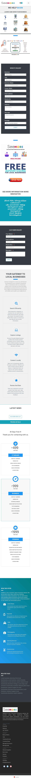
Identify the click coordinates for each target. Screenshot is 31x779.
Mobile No (8, 99)
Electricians (5, 752)
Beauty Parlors (6, 735)
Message (7, 112)
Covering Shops (6, 741)
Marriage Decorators (7, 743)
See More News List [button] (15, 417)
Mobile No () (10, 245)
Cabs (4, 737)
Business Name (9, 83)
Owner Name (8, 88)
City (6, 77)
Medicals (5, 728)
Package (7, 120)
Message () (9, 250)
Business (7, 72)
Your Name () (10, 234)
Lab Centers (5, 730)
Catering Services (7, 739)
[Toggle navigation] (28, 3)
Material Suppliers (7, 750)
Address (7, 104)
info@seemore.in (7, 762)
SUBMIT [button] (15, 127)
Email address (9, 94)
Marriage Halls (6, 745)
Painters (4, 754)
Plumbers (5, 756)
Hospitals (5, 726)
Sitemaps (5, 760)
